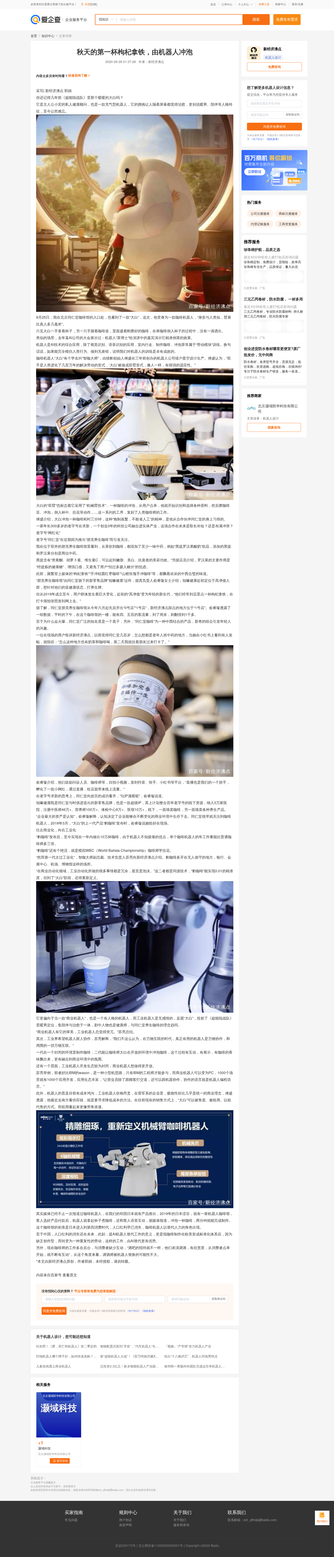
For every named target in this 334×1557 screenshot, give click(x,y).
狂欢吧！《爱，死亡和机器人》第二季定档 (66, 1346)
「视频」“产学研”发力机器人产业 (187, 1346)
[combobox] (182, 19)
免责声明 (125, 1524)
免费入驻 (264, 4)
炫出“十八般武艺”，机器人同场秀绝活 (190, 1356)
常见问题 (71, 1519)
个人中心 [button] (243, 4)
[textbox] (193, 19)
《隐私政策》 (148, 1310)
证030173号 (127, 1545)
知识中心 (48, 35)
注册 (300, 4)
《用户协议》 (133, 1310)
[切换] (93, 4)
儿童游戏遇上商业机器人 (53, 1366)
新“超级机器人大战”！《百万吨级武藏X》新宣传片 (131, 1356)
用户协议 (125, 1519)
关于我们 (179, 1519)
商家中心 (280, 4)
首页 (213, 4)
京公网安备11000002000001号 (160, 1545)
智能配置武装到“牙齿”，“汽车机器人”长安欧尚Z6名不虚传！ (131, 1346)
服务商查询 (181, 1524)
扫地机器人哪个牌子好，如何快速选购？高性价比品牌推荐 (66, 1356)
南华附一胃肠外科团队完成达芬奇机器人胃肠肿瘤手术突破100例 (195, 1366)
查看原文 (69, 1274)
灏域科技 (44, 1448)
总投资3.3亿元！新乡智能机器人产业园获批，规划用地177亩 (131, 1366)
